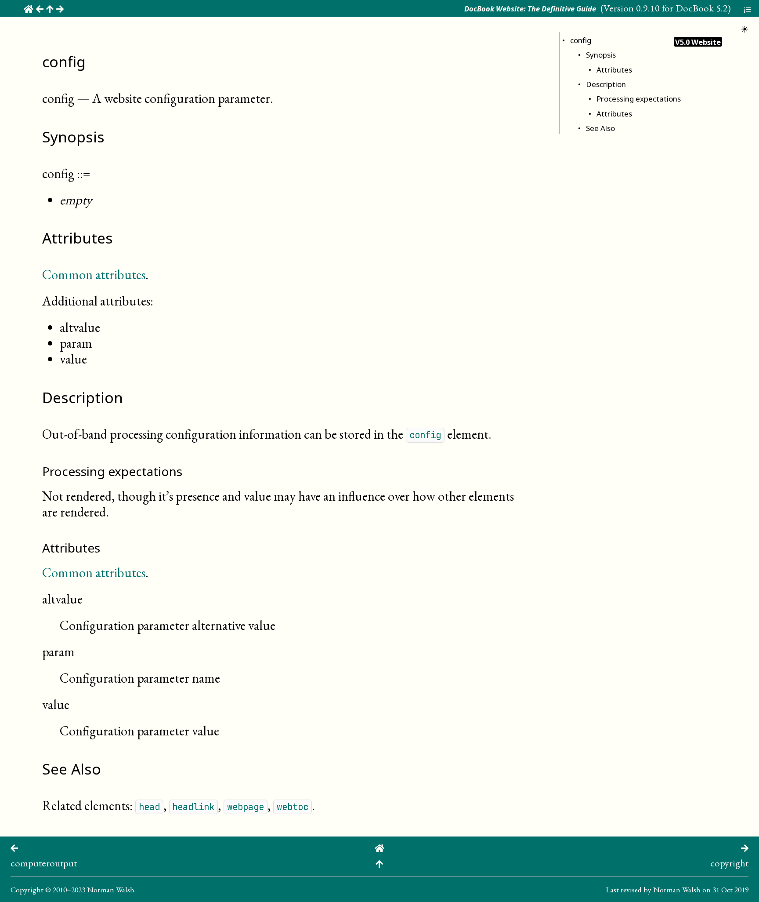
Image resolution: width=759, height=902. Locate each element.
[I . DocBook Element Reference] (379, 862)
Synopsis (601, 55)
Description (606, 84)
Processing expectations (638, 99)
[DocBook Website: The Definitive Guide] (379, 846)
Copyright (27, 889)
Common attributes (93, 274)
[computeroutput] (14, 846)
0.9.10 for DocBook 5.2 (682, 8)
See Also (600, 128)
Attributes (614, 70)
